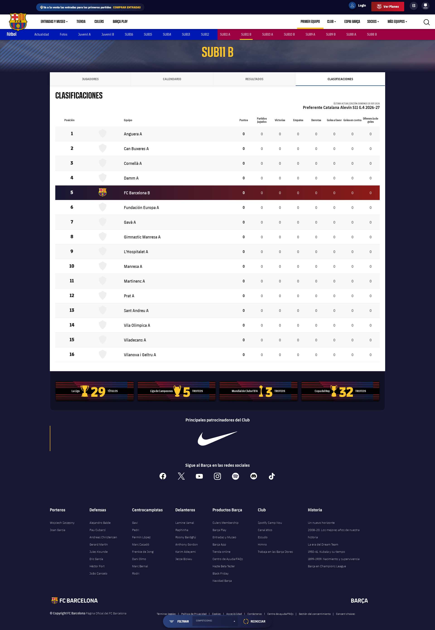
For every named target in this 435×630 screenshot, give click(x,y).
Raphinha (181, 530)
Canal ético (265, 530)
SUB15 (148, 34)
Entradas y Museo (53, 22)
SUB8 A (351, 34)
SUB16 (129, 34)
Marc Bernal (140, 566)
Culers (99, 22)
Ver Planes (391, 6)
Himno (262, 544)
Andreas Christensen (103, 537)
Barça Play (120, 22)
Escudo (263, 537)
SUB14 (167, 34)
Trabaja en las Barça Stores (275, 551)
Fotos (63, 34)
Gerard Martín (98, 544)
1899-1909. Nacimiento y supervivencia (334, 559)
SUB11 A (225, 34)
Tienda (81, 22)
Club (330, 22)
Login (359, 6)
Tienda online (221, 551)
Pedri (135, 530)
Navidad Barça (222, 580)
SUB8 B (372, 34)
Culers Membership (226, 522)
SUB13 (186, 34)
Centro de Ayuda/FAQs (228, 559)
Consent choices (345, 613)
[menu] (425, 6)
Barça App (219, 544)
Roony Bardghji (185, 537)
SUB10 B (289, 34)
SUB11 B (246, 34)
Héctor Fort (96, 566)
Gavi (135, 522)
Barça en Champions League (327, 566)
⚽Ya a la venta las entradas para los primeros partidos (90, 7)
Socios (372, 22)
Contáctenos (254, 613)
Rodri (135, 573)
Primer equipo (310, 22)
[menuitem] (425, 5)
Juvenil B (108, 34)
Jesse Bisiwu (183, 559)
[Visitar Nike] (217, 438)
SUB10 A (267, 34)
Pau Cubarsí (97, 530)
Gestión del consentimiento (315, 613)
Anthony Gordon (186, 544)
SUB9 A (310, 34)
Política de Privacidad (194, 613)
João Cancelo (98, 573)
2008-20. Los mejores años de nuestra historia (334, 533)
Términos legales (166, 613)
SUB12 (205, 34)
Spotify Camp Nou (270, 522)
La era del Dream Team (323, 544)
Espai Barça (352, 22)
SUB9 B (331, 34)
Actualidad (41, 34)
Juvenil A (84, 34)
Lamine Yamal (184, 522)
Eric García (96, 559)
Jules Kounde (98, 551)
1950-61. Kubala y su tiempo (326, 551)
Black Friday (221, 573)
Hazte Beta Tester (224, 566)
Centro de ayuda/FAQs (280, 613)
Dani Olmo (139, 559)
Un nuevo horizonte (321, 522)
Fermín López (141, 537)
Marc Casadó (140, 544)
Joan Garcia (57, 530)
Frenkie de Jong (142, 551)
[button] (215, 621)
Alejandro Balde (100, 522)
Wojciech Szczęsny (62, 522)
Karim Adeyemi (185, 551)
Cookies (216, 613)
